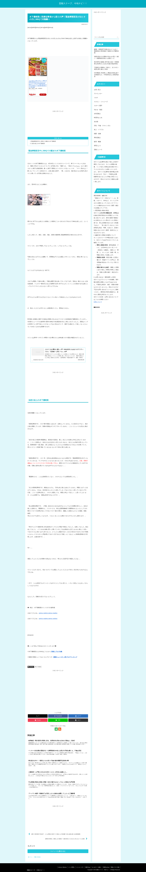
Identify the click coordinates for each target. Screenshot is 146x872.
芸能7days (87, 867)
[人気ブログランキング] (97, 307)
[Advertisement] (58, 123)
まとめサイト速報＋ (97, 867)
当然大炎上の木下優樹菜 (38, 143)
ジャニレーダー (80, 867)
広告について (98, 302)
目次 (55, 138)
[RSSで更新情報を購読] (59, 729)
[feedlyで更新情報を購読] (56, 729)
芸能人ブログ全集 (115, 867)
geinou (50, 618)
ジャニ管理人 (71, 867)
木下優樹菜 (39, 666)
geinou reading (52, 613)
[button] (78, 720)
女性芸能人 (31, 666)
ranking (55, 618)
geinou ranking (43, 613)
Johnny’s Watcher (62, 867)
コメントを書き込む (58, 851)
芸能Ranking (106, 867)
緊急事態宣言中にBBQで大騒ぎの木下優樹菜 (43, 141)
